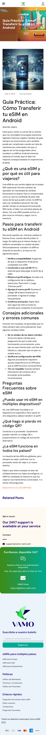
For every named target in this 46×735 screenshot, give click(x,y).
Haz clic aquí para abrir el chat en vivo (23, 571)
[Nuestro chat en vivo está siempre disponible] (23, 558)
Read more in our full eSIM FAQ (17, 487)
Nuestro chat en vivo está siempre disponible (23, 566)
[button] (3, 3)
